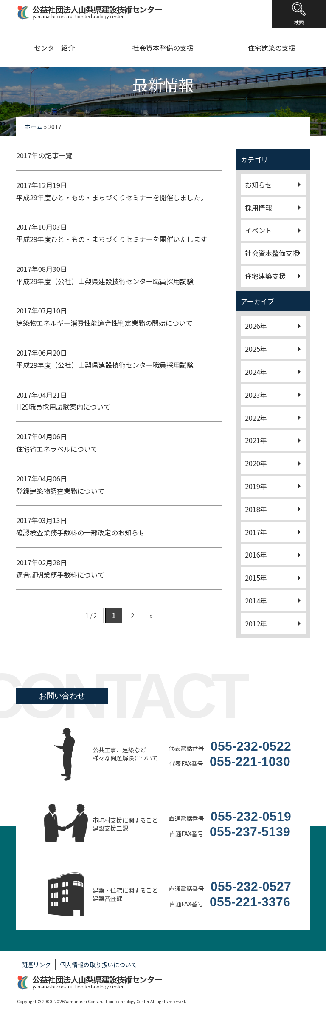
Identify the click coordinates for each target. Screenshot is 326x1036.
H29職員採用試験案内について (63, 401)
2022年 (256, 418)
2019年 (256, 486)
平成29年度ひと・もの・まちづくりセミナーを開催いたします (111, 233)
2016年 (256, 554)
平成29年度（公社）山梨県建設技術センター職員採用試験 (105, 275)
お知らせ (258, 184)
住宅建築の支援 (271, 48)
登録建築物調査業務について (60, 484)
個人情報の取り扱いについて (98, 964)
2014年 (256, 600)
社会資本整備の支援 (163, 48)
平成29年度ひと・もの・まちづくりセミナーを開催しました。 (111, 191)
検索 (299, 22)
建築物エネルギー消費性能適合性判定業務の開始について (104, 316)
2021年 (256, 440)
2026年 (256, 326)
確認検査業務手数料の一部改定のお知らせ (80, 526)
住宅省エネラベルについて (57, 442)
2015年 (256, 577)
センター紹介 (54, 48)
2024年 (256, 372)
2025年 (256, 349)
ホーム (33, 126)
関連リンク (36, 964)
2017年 (256, 532)
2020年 (256, 463)
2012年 (256, 623)
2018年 (256, 509)
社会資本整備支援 (272, 253)
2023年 (256, 395)
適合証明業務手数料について (60, 568)
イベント (258, 230)
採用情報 (258, 207)
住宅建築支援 (265, 276)
